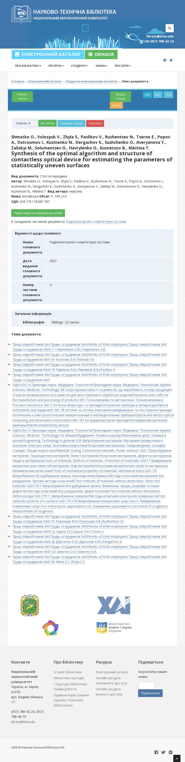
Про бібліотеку (27, 66)
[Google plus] (171, 752)
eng (168, 94)
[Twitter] (171, 60)
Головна (17, 81)
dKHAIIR (103, 54)
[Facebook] (165, 60)
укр (147, 94)
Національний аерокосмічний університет (24, 676)
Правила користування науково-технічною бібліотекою (71, 700)
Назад (116, 105)
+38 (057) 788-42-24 (158, 41)
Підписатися (150, 693)
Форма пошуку (120, 96)
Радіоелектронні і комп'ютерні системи (96, 221)
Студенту (79, 66)
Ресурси (55, 66)
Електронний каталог (50, 54)
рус (158, 94)
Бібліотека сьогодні (69, 678)
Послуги (122, 66)
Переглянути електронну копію (38, 213)
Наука (101, 66)
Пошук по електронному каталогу (92, 81)
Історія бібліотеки (67, 672)
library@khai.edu (160, 36)
